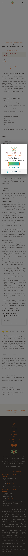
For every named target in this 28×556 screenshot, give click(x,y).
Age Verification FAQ (14, 167)
